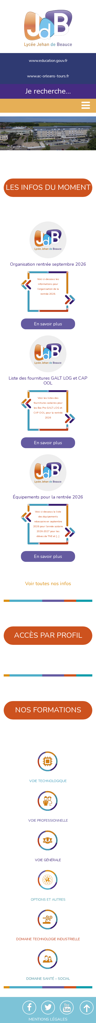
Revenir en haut (87, 1007)
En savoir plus (48, 324)
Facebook (29, 1007)
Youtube (67, 1007)
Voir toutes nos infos (48, 583)
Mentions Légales (48, 1019)
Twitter (48, 1007)
